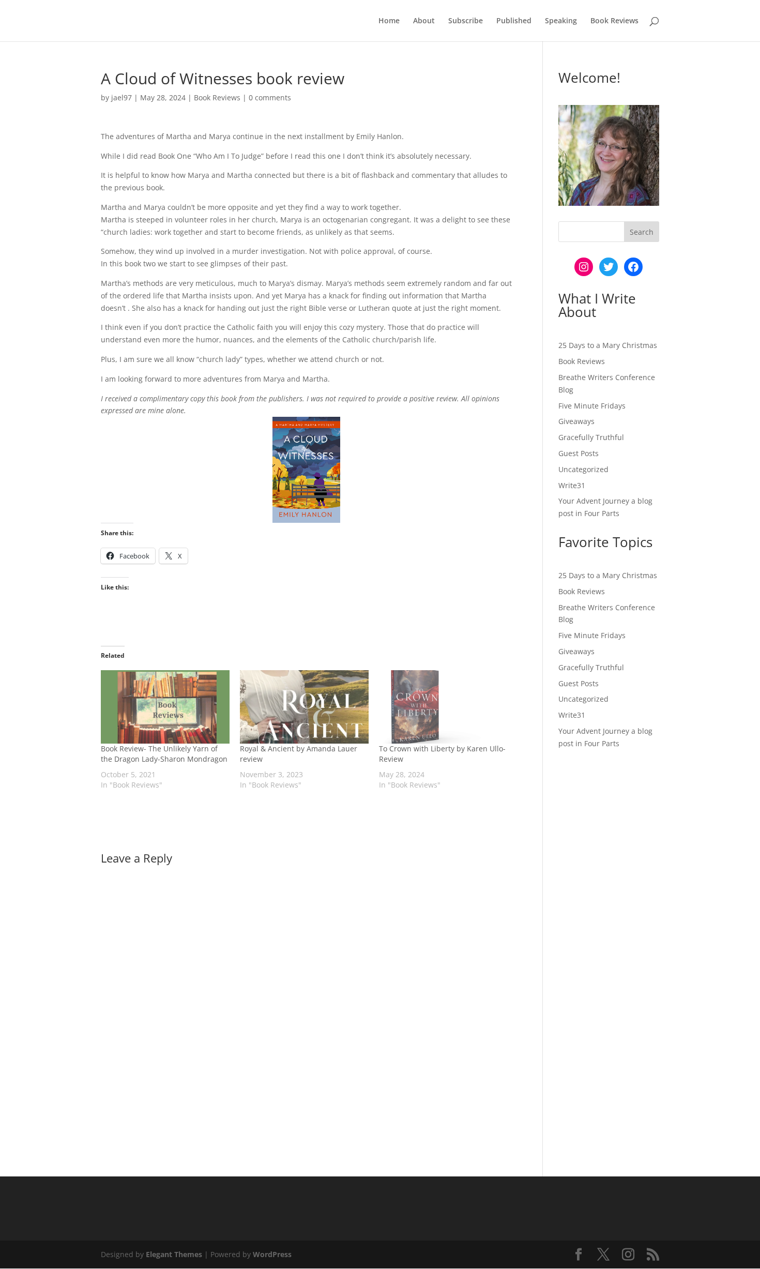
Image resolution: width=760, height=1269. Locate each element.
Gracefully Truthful (591, 437)
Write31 (571, 485)
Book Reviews (614, 21)
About (424, 21)
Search (641, 232)
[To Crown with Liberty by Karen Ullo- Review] (443, 707)
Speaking (561, 21)
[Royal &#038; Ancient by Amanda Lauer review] (304, 707)
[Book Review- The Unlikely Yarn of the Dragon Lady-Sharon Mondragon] (165, 707)
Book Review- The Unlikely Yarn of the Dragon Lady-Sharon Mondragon (164, 754)
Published (513, 21)
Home (389, 21)
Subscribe (465, 21)
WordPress (272, 1254)
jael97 (121, 97)
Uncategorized (583, 469)
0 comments (270, 97)
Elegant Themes (174, 1254)
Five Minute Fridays (592, 406)
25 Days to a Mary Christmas (607, 345)
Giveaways (576, 421)
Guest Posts (578, 453)
